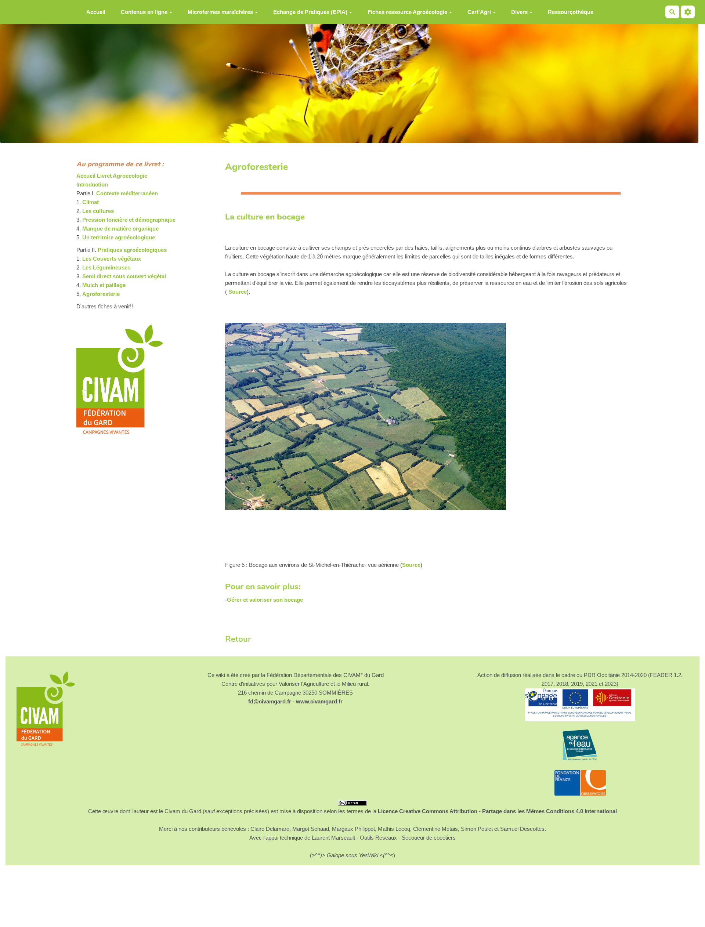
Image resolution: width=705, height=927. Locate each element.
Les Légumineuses (106, 267)
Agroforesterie (101, 294)
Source (237, 292)
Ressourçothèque (570, 12)
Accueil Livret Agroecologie (111, 176)
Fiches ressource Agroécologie (407, 12)
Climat (90, 202)
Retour (238, 639)
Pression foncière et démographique (129, 220)
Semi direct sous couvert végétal (124, 276)
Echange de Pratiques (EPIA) (310, 12)
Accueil (95, 12)
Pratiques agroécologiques (132, 250)
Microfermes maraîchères (220, 12)
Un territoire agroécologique (118, 237)
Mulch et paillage (104, 285)
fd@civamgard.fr (269, 701)
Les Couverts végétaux (111, 259)
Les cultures (98, 211)
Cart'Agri (479, 12)
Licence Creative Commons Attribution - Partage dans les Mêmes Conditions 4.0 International (497, 811)
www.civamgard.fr (319, 701)
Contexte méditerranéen (127, 193)
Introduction (92, 184)
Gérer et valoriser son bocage (265, 600)
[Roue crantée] (688, 12)
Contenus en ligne (144, 12)
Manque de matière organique (120, 228)
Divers (519, 12)
